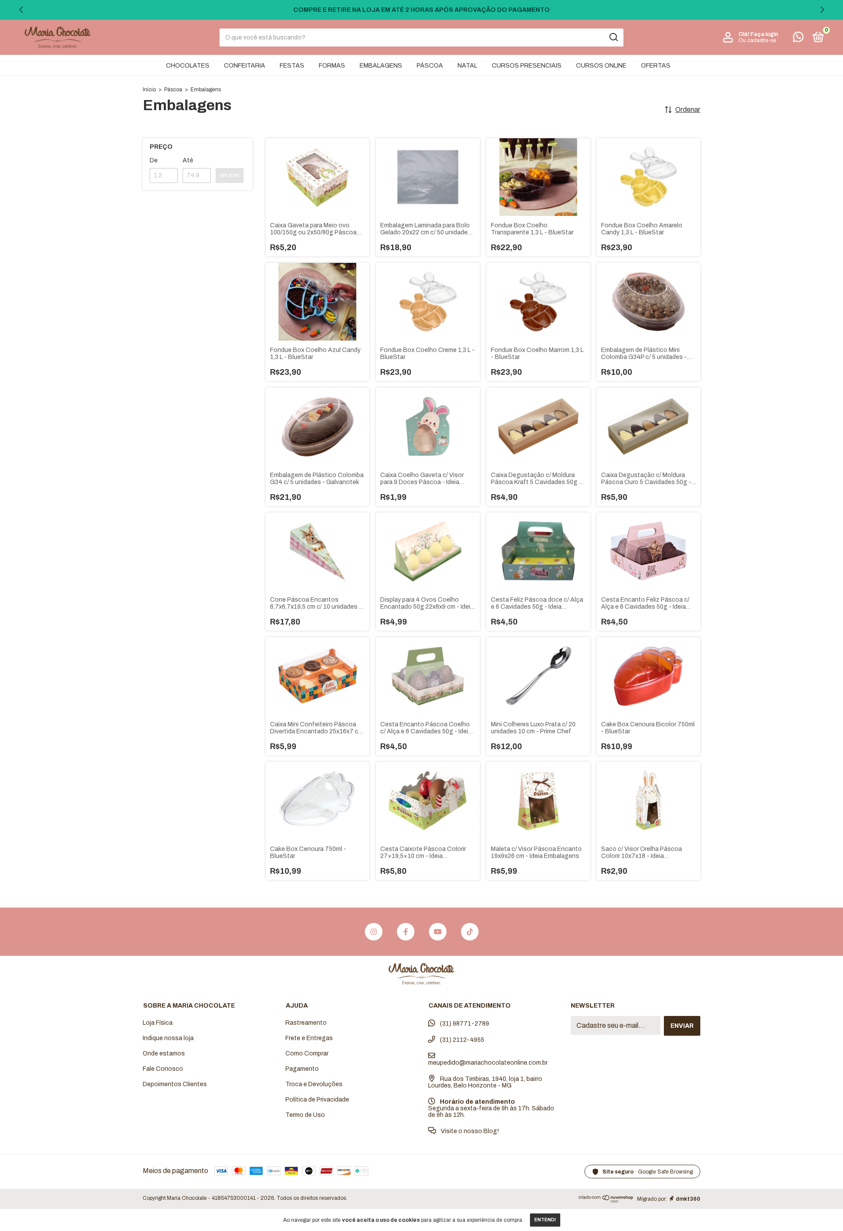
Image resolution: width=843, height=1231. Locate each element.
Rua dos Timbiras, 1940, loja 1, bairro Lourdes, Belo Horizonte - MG (485, 1082)
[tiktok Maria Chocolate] (470, 931)
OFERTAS (655, 65)
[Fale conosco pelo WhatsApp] (798, 39)
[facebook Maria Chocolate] (405, 931)
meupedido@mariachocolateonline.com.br (488, 1062)
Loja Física (158, 1022)
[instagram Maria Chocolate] (373, 931)
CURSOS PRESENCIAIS (527, 65)
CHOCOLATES (187, 65)
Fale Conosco (163, 1069)
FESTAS (292, 65)
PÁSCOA (430, 65)
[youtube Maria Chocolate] (438, 931)
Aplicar (229, 175)
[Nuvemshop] (606, 1200)
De (154, 160)
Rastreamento (306, 1022)
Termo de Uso (305, 1115)
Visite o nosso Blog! (469, 1131)
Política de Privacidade (317, 1099)
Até (188, 160)
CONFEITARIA (244, 65)
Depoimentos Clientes (175, 1084)
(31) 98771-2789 (464, 1023)
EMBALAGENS (381, 65)
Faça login (764, 34)
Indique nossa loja (168, 1038)
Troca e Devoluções (313, 1084)
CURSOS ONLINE (601, 65)
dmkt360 (688, 1199)
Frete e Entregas (309, 1038)
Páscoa (173, 89)
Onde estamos (164, 1053)
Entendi (545, 1219)
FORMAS (332, 65)
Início (149, 89)
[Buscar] (613, 37)
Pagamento (302, 1069)
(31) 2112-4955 (461, 1040)
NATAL (467, 65)
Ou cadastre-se (757, 40)
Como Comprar (306, 1053)
